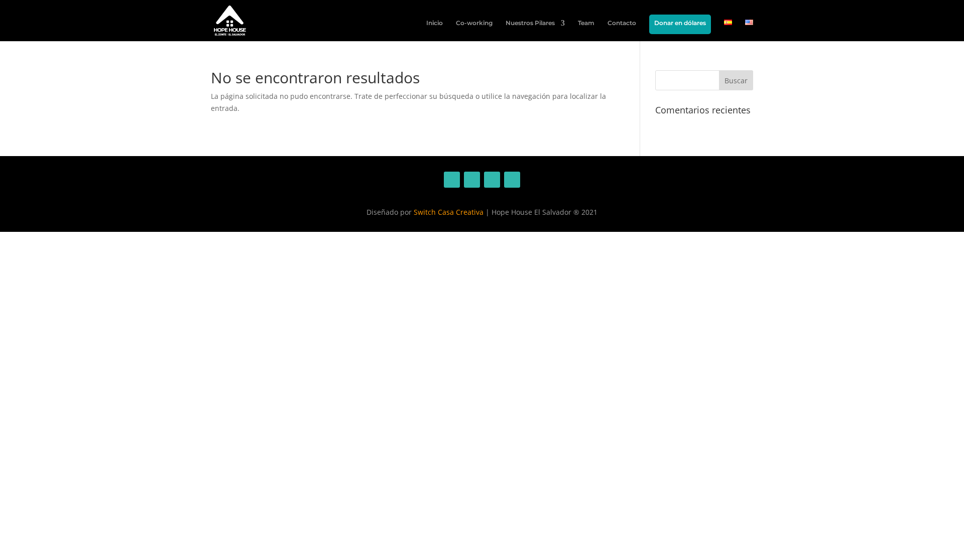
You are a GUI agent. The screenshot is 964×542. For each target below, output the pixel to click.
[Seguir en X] (492, 180)
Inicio (434, 23)
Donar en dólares (680, 23)
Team (586, 23)
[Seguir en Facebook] (452, 180)
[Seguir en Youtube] (512, 180)
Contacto (622, 23)
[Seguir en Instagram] (472, 180)
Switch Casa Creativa (449, 212)
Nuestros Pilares (530, 23)
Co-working (474, 23)
